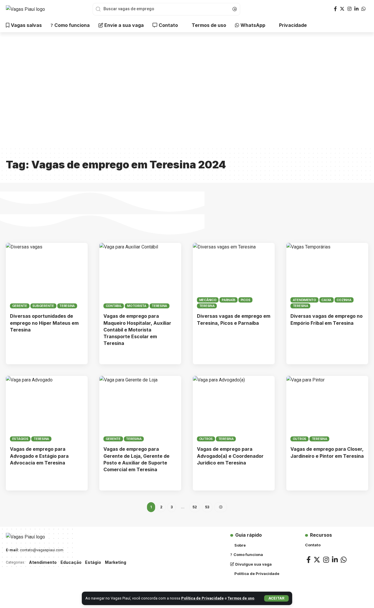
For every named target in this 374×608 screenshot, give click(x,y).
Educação (71, 562)
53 (207, 507)
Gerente (19, 306)
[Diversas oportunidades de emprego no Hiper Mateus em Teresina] (47, 275)
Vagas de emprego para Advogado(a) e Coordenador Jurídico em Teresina (230, 455)
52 (195, 507)
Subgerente (43, 306)
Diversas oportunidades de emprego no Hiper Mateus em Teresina (44, 322)
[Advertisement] (187, 93)
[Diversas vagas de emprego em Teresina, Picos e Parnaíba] (234, 275)
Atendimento (304, 300)
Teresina (67, 306)
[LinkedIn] (356, 9)
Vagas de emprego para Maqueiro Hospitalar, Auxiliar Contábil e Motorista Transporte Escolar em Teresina (137, 329)
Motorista (136, 306)
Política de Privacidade (202, 598)
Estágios (20, 439)
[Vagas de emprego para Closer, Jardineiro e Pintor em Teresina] (327, 408)
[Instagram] (349, 9)
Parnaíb (228, 300)
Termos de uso (241, 598)
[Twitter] (342, 9)
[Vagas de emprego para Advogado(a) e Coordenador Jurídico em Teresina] (234, 408)
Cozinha (344, 300)
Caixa (326, 300)
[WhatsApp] (363, 9)
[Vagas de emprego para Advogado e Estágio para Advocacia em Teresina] (47, 408)
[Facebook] (335, 9)
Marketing (115, 562)
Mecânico (208, 300)
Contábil (114, 306)
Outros (206, 439)
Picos (245, 300)
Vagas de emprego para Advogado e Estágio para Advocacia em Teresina (39, 455)
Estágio (93, 562)
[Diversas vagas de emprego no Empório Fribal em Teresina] (327, 275)
